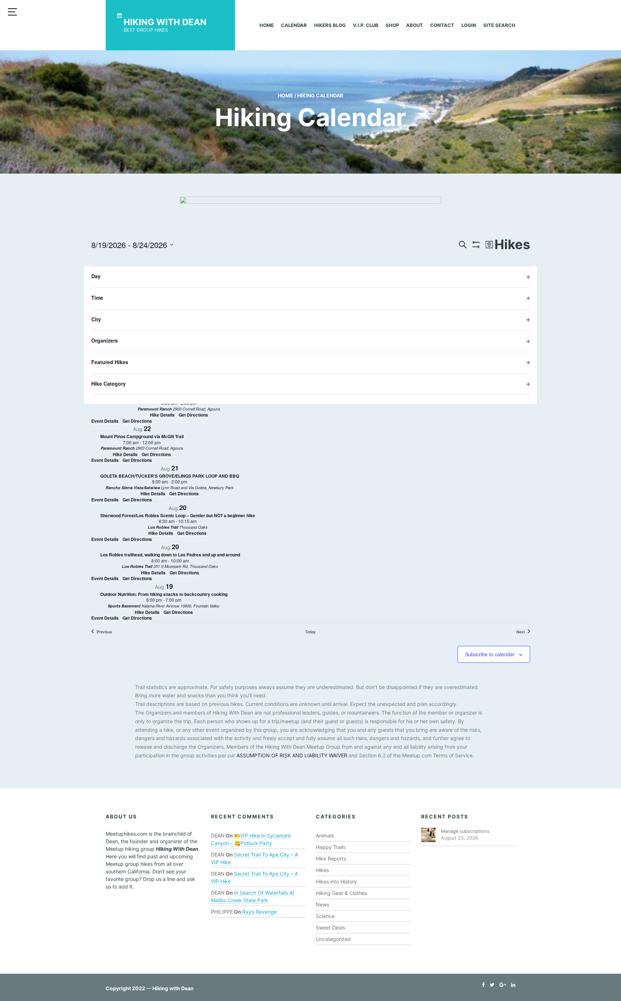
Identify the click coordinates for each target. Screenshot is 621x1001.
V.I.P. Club (365, 25)
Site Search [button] (499, 25)
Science (325, 916)
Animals (325, 835)
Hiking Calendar (320, 95)
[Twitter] (490, 984)
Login (468, 25)
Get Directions (137, 421)
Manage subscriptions (465, 831)
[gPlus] (501, 984)
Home (266, 25)
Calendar (294, 25)
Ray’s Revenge (259, 912)
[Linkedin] (511, 984)
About (414, 25)
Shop (392, 25)
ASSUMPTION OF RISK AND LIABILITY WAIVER (291, 755)
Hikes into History (336, 881)
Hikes (322, 870)
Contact (442, 25)
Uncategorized (333, 939)
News (322, 904)
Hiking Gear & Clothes (341, 893)
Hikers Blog (330, 25)
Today (310, 631)
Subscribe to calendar (490, 654)
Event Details (105, 421)
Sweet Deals (330, 927)
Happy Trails (330, 847)
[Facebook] (481, 984)
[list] (310, 443)
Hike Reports (331, 858)
